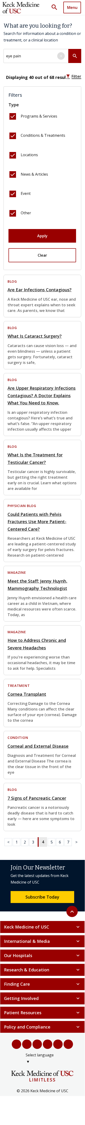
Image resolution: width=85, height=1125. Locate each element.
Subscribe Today (42, 897)
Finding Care (42, 984)
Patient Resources (42, 1012)
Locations (29, 154)
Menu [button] (72, 7)
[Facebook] (16, 1044)
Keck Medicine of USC (42, 927)
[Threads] (68, 1044)
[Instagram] (58, 1044)
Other (26, 212)
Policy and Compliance (42, 1027)
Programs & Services (39, 116)
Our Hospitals (42, 955)
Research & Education (42, 970)
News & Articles (34, 174)
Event (26, 193)
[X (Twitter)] (27, 1044)
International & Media (42, 941)
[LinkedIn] (47, 1044)
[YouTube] (37, 1044)
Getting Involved (42, 998)
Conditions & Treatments (43, 135)
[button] (56, 7)
